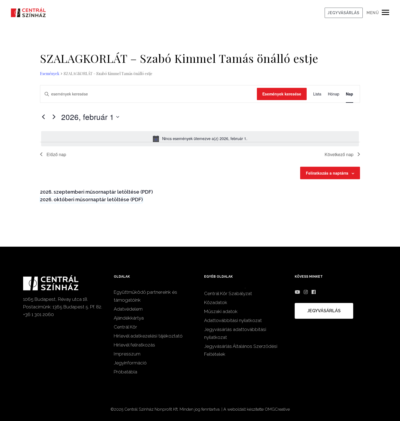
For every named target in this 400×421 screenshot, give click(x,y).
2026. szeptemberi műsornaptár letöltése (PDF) (96, 192)
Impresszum (127, 354)
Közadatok (215, 302)
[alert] (200, 138)
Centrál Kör (125, 327)
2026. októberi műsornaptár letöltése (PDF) (91, 199)
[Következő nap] (54, 117)
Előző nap (56, 154)
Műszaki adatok (221, 311)
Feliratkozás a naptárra (327, 173)
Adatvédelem (128, 309)
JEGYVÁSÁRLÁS (343, 13)
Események (49, 73)
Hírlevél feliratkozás (134, 345)
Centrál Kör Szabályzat (228, 293)
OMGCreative (277, 409)
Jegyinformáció (130, 363)
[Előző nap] (43, 117)
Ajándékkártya (129, 318)
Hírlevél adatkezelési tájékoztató (148, 336)
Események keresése (281, 94)
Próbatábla (125, 371)
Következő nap (339, 154)
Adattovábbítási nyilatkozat (233, 320)
